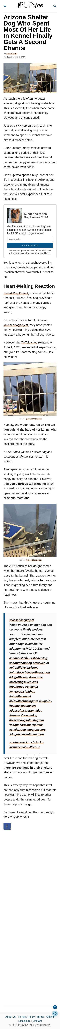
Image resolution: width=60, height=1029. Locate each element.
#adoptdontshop (20, 663)
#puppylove (28, 705)
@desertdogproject (15, 325)
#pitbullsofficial (20, 696)
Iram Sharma (11, 53)
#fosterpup (16, 686)
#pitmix (37, 724)
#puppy (14, 705)
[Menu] (5, 6)
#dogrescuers (36, 729)
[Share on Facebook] (7, 826)
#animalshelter (19, 658)
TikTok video (29, 342)
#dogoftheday (18, 677)
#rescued (39, 663)
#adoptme (36, 677)
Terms (40, 1016)
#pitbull (30, 691)
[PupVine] (30, 6)
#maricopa (16, 691)
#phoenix (31, 686)
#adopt (14, 724)
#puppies (45, 701)
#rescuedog (29, 715)
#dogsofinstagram (37, 672)
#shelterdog (39, 658)
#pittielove (16, 672)
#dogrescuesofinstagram (26, 734)
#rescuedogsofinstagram (26, 720)
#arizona (32, 667)
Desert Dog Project (15, 293)
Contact (37, 1020)
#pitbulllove (17, 667)
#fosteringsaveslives (23, 682)
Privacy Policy (26, 1016)
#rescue (14, 715)
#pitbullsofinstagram (23, 701)
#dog (38, 710)
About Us (10, 1016)
